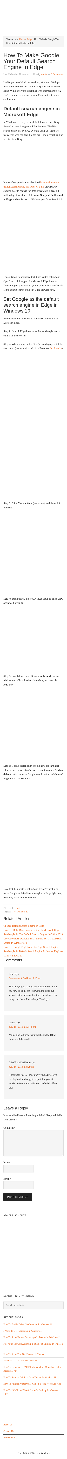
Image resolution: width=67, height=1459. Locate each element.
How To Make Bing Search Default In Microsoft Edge (31, 930)
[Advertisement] (33, 239)
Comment (9, 1127)
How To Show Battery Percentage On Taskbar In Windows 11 (31, 1337)
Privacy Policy (10, 1437)
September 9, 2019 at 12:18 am (25, 978)
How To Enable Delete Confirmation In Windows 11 (27, 1324)
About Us (7, 1424)
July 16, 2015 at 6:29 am (21, 1066)
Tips (13, 911)
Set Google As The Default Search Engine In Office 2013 (33, 934)
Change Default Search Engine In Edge (23, 925)
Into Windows (33, 5)
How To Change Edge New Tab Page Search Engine (30, 947)
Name (7, 1162)
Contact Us (8, 1431)
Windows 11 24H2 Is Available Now (20, 1360)
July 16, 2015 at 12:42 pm (22, 1026)
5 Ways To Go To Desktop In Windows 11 (22, 1331)
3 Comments (57, 74)
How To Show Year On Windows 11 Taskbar (24, 1354)
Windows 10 (22, 911)
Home (22, 39)
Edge (29, 39)
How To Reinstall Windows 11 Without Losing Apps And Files (32, 1384)
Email (7, 1178)
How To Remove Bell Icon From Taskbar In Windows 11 (29, 1377)
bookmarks (56, 348)
